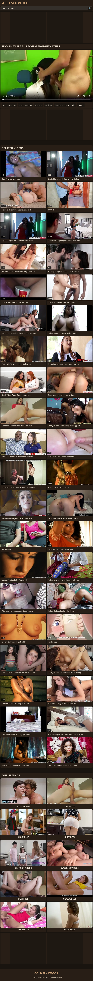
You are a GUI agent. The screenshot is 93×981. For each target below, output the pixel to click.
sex (4, 105)
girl (73, 105)
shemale (38, 105)
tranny (80, 105)
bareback (59, 105)
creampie (12, 105)
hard (67, 105)
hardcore (48, 105)
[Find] (90, 8)
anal (21, 105)
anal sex (28, 105)
